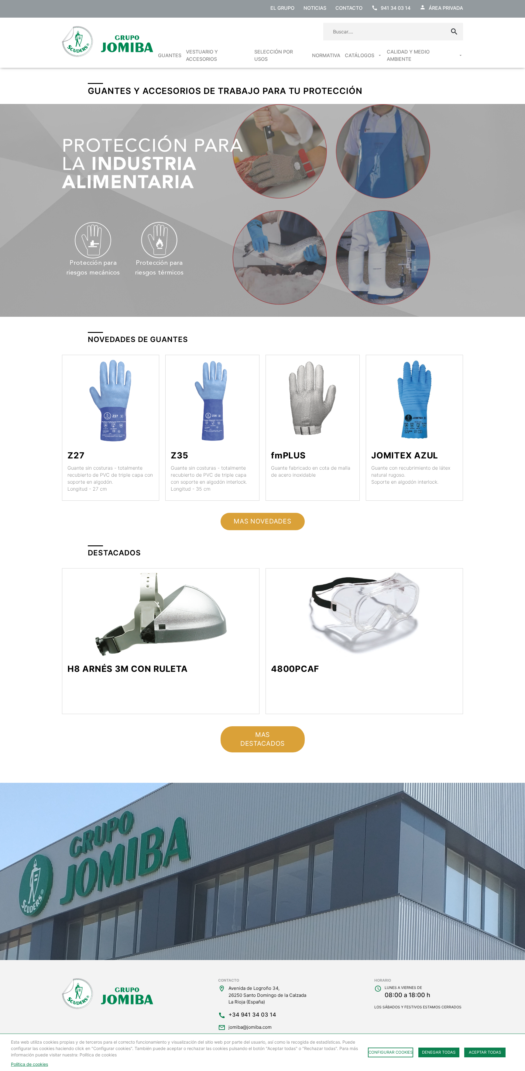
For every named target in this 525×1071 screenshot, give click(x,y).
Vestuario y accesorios (202, 55)
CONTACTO (348, 8)
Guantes (169, 55)
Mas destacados (262, 739)
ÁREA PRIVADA (446, 8)
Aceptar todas (485, 1052)
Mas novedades (262, 521)
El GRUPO (282, 8)
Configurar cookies (391, 1052)
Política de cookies (29, 1064)
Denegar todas (438, 1052)
